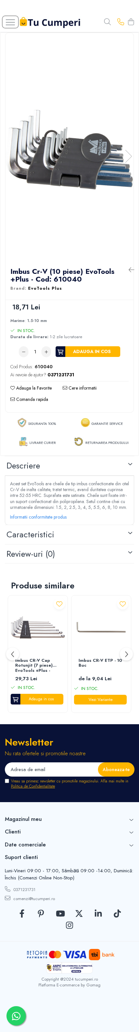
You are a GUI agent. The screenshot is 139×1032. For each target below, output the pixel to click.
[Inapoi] (129, 270)
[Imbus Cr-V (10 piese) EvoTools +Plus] (69, 149)
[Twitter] (79, 914)
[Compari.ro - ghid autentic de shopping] (69, 1017)
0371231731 (24, 890)
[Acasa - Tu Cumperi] (50, 22)
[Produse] (10, 22)
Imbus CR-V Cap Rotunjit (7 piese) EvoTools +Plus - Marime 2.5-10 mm (35, 666)
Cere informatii (82, 388)
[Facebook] (21, 914)
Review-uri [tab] (30, 554)
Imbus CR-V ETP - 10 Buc (100, 663)
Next (128, 156)
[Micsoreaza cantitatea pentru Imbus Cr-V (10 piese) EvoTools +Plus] (23, 351)
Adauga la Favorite (33, 388)
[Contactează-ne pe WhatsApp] (16, 1016)
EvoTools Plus (45, 288)
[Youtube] (60, 914)
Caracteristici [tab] (30, 534)
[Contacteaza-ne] (120, 22)
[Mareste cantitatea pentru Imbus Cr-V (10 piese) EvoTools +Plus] (46, 351)
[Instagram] (69, 925)
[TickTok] (117, 914)
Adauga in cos (92, 351)
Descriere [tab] (23, 465)
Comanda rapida (31, 399)
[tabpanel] (69, 149)
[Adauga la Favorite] (59, 603)
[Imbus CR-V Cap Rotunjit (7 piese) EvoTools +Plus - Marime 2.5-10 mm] (38, 627)
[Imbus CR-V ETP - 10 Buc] (101, 627)
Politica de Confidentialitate (33, 786)
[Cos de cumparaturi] (130, 22)
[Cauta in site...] (107, 22)
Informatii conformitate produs (38, 517)
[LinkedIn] (98, 914)
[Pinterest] (41, 914)
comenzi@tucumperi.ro (33, 899)
